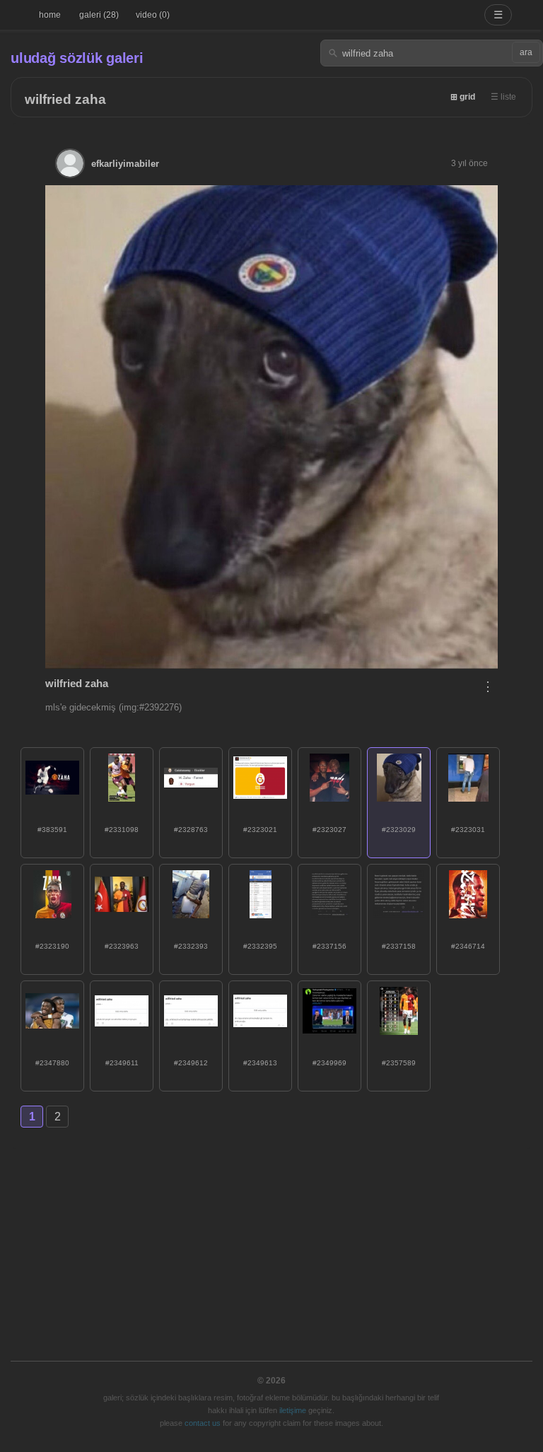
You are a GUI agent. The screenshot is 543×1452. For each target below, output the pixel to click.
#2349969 (329, 1063)
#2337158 (399, 946)
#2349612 (191, 1063)
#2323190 (52, 946)
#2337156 (329, 946)
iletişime (292, 1410)
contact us (203, 1423)
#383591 (52, 829)
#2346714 (468, 946)
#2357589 (399, 1063)
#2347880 (52, 1063)
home (50, 15)
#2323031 (468, 829)
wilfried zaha (65, 99)
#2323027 (329, 829)
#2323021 (260, 829)
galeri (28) (99, 15)
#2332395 (260, 946)
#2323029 (399, 829)
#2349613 (260, 1063)
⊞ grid (462, 97)
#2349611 (122, 1063)
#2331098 (122, 829)
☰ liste (503, 97)
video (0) (153, 15)
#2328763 (191, 829)
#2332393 (191, 946)
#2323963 (122, 946)
